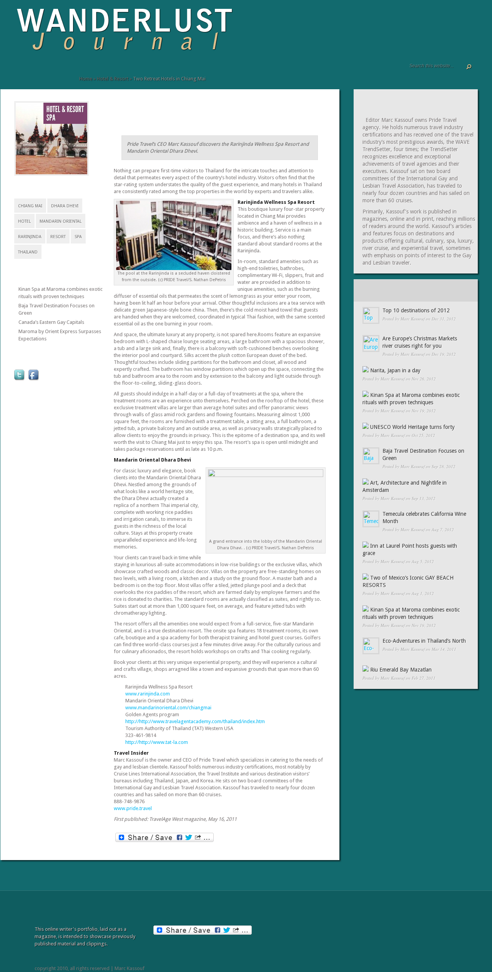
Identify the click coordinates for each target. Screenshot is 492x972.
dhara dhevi (64, 205)
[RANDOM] (456, 290)
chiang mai (30, 205)
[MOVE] (67, 71)
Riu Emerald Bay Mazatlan (401, 670)
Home (85, 79)
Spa (78, 236)
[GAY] (75, 71)
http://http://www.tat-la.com (156, 742)
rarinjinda (30, 236)
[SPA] (51, 118)
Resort (58, 236)
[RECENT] (374, 290)
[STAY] (44, 71)
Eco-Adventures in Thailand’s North (424, 641)
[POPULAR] (414, 290)
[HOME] (18, 71)
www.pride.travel (133, 808)
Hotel (24, 221)
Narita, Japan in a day (395, 370)
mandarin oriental (60, 221)
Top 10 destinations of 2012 (416, 310)
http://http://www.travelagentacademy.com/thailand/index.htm (195, 721)
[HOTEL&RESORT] (65, 109)
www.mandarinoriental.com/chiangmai (168, 707)
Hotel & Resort (112, 79)
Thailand (28, 252)
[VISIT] (37, 71)
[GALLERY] (24, 71)
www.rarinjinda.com (147, 694)
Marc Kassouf (413, 319)
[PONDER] (60, 71)
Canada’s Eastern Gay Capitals (51, 322)
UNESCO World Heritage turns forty (412, 427)
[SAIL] (52, 71)
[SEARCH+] (30, 71)
